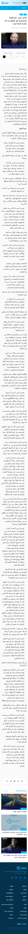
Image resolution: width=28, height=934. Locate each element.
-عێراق (25, 896)
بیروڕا (25, 908)
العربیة (24, 924)
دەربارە (11, 915)
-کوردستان (24, 893)
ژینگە (11, 908)
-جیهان (24, 900)
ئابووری (11, 890)
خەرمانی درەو (9, 896)
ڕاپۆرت (11, 886)
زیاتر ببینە (5, 791)
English (19, 924)
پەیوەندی (10, 918)
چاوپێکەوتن (23, 911)
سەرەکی (24, 886)
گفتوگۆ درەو (9, 900)
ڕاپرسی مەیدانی (22, 918)
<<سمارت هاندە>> (22, 929)
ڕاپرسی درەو (23, 915)
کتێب (25, 904)
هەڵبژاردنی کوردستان (7, 904)
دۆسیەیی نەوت (8, 911)
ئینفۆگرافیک (9, 893)
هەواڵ (25, 890)
